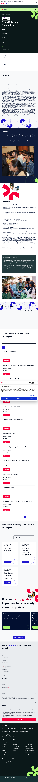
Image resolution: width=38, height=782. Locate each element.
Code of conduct (28, 746)
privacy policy (19, 710)
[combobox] (3, 667)
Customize (18, 398)
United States (5, 754)
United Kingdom (5, 742)
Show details (32, 395)
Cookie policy (33, 778)
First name (4, 655)
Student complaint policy (30, 752)
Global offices (27, 742)
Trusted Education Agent (30, 754)
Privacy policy (27, 778)
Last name (4, 660)
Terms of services (21, 778)
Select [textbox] (3, 675)
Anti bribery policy (28, 744)
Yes (2, 3)
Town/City (4, 705)
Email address (4, 669)
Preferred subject (5, 687)
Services (15, 744)
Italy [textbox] (3, 702)
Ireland (3, 750)
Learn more (7, 561)
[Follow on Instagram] (13, 735)
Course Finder (16, 742)
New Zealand (4, 752)
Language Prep (16, 746)
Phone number (5, 664)
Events (14, 750)
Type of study (5, 678)
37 (32, 516)
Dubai (3, 748)
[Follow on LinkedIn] (3, 735)
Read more (6, 627)
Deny (7, 398)
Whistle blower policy (29, 748)
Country (4, 700)
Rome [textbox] (3, 706)
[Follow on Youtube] (9, 735)
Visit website (6, 49)
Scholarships (16, 748)
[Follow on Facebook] (6, 735)
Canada (3, 746)
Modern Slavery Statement (30, 750)
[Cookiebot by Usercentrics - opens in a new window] (30, 383)
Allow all (31, 398)
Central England (6, 47)
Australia (4, 744)
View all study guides (18, 637)
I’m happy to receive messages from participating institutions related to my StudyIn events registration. (18, 716)
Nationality (4, 674)
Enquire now (6, 360)
